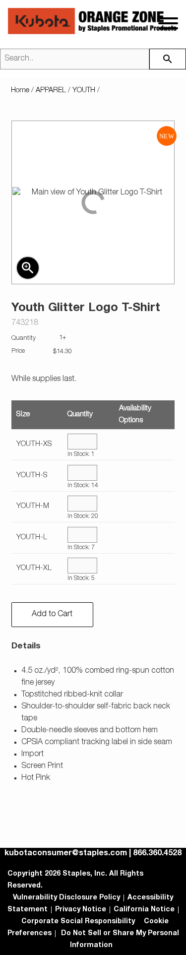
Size (23, 414)
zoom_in (28, 268)
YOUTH (83, 90)
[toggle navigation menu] (168, 23)
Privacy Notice (80, 909)
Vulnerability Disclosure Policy (66, 897)
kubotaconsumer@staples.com (65, 854)
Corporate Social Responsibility (78, 921)
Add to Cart (52, 615)
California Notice (144, 909)
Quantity (80, 414)
